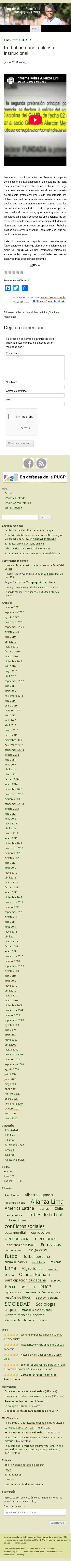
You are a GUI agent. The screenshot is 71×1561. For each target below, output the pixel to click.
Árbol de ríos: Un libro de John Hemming (27, 548)
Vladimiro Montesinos (19, 1320)
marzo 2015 (11, 730)
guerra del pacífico (16, 1262)
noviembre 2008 (14, 1054)
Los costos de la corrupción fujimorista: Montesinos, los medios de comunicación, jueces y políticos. (34, 1447)
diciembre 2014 (13, 740)
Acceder (9, 493)
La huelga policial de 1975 (19, 1427)
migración (53, 1269)
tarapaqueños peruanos (37, 1310)
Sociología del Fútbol (16, 1406)
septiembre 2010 (14, 966)
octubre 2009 (12, 1015)
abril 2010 (10, 990)
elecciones (45, 1238)
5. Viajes (9, 1150)
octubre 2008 (12, 1059)
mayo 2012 (11, 872)
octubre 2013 (12, 799)
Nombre (11, 382)
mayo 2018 (11, 671)
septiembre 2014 (14, 750)
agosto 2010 (12, 971)
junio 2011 (10, 926)
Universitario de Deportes (24, 1315)
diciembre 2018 (13, 661)
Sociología (46, 1304)
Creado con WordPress (33, 1552)
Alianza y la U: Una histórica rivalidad (39, 587)
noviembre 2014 (14, 745)
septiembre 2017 (14, 681)
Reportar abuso (19, 1543)
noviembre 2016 (14, 695)
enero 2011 (11, 951)
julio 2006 (10, 1113)
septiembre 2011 (14, 912)
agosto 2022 (12, 617)
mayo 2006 (11, 1118)
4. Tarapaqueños (14, 1145)
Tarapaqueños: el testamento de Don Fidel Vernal (32, 553)
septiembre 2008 (14, 1064)
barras (44, 1208)
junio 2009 (10, 1035)
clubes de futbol (39, 312)
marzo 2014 (11, 774)
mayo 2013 (11, 823)
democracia (17, 1238)
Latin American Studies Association (24, 1484)
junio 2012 (10, 867)
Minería (9, 1275)
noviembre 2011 (14, 902)
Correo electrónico (17, 390)
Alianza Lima (23, 312)
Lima (10, 1267)
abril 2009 (10, 1044)
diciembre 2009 (13, 1005)
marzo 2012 (11, 882)
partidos (56, 1280)
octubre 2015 (12, 710)
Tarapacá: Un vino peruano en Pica (24, 543)
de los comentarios (18, 503)
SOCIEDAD (18, 1303)
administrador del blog (14, 1555)
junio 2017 (10, 691)
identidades (38, 1262)
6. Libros (9, 1154)
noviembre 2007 (14, 1103)
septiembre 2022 (14, 612)
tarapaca (11, 1310)
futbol (12, 1256)
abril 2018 (10, 676)
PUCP (45, 1287)
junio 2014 (10, 764)
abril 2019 (10, 641)
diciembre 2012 (13, 843)
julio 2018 (10, 666)
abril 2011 (10, 936)
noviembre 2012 (14, 848)
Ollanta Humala (34, 1274)
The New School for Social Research (24, 1464)
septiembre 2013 (14, 804)
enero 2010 (11, 1000)
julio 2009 (10, 1030)
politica (27, 1287)
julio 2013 (10, 813)
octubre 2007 (12, 1108)
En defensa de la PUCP (20, 1245)
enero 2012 (11, 892)
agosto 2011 (12, 917)
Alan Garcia (12, 1195)
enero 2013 (11, 838)
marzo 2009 (11, 1049)
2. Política (10, 1135)
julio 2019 (10, 636)
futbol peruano (37, 1256)
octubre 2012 (12, 853)
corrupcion (40, 1232)
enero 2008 (11, 1098)
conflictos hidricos (15, 1220)
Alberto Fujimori (39, 1194)
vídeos (43, 1320)
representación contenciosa (43, 1292)
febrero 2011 (12, 946)
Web (8, 399)
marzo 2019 (11, 646)
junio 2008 (10, 1079)
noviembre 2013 (14, 794)
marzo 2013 (11, 833)
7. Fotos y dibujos (14, 1159)
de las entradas (15, 498)
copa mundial (15, 1232)
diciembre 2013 (13, 789)
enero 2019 (11, 656)
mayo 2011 (11, 931)
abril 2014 (10, 769)
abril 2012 (10, 877)
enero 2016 (11, 705)
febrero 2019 (12, 651)
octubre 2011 (12, 907)
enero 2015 (11, 735)
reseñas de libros (18, 1297)
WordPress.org (13, 508)
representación (13, 1292)
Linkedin (9, 1479)
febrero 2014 (12, 779)
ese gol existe (38, 1250)
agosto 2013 (12, 808)
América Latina (19, 1208)
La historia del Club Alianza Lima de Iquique (29, 530)
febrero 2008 (12, 1094)
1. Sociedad (11, 1130)
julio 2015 (10, 715)
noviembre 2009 (14, 1010)
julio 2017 (10, 686)
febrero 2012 (12, 887)
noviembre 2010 (14, 956)
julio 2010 (10, 976)
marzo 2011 (11, 941)
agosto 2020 (12, 632)
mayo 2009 (11, 1039)
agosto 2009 (12, 1025)
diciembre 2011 (13, 897)
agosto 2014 (12, 754)
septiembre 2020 (14, 627)
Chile (59, 1208)
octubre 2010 (12, 961)
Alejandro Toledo (15, 1202)
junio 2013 (10, 818)
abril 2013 (10, 828)
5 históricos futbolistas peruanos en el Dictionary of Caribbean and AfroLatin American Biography (34, 537)
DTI (65, 1537)
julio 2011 (10, 922)
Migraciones (31, 1268)
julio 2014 (10, 759)
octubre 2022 (12, 607)
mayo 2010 (11, 985)
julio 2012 (10, 863)
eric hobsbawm (14, 1250)
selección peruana (47, 1297)
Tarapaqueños (13, 1474)
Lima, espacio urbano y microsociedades (28, 1396)
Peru (10, 1286)
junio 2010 (10, 980)
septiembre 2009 (14, 1020)
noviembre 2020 (14, 622)
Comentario (12, 353)
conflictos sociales (25, 1226)
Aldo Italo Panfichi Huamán (53, 297)
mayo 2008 (11, 1084)
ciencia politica (13, 1215)
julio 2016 (10, 700)
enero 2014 (11, 784)
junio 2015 (10, 720)
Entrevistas (51, 1244)
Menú (35, 28)
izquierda (55, 1262)
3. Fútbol (9, 1140)
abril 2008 (10, 1089)
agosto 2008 (12, 1069)
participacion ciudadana (25, 1280)
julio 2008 (10, 1074)
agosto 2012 (12, 858)
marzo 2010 (11, 995)
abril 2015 (10, 725)
